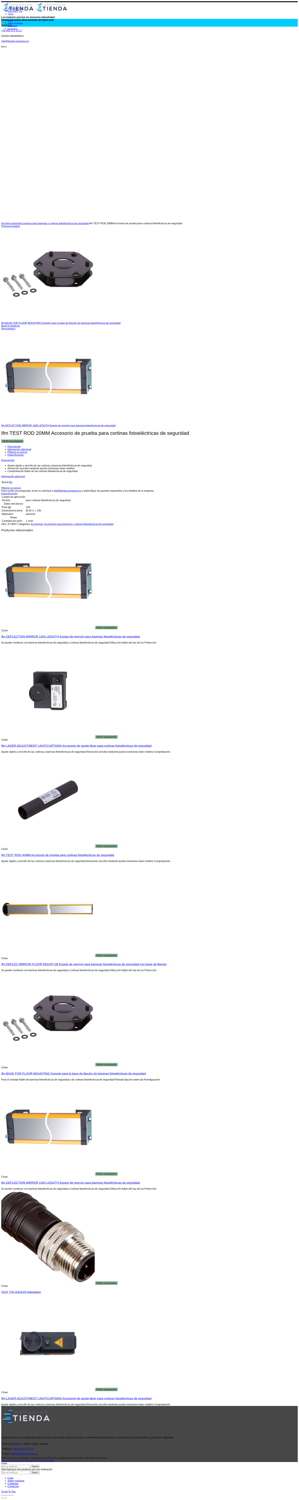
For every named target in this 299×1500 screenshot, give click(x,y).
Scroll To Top (8, 1491)
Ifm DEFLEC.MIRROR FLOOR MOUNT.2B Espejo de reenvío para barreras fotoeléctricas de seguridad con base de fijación (84, 964)
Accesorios (13, 223)
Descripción (14, 446)
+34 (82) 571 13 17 (23, 1449)
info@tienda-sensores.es (67, 490)
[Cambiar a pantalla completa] (8, 1495)
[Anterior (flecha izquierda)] (2, 1498)
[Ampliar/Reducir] (12, 1495)
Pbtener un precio (17, 452)
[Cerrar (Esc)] (2, 1495)
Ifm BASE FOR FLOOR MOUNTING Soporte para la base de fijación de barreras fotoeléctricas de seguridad (61, 323)
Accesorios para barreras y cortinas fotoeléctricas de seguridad (54, 223)
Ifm (10, 482)
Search (35, 1466)
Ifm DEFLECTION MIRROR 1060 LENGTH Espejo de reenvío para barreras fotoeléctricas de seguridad (58, 425)
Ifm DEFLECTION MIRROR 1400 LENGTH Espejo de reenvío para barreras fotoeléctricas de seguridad (70, 636)
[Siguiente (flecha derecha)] (5, 1498)
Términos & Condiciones (12, 1461)
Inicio (4, 223)
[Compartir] (5, 1495)
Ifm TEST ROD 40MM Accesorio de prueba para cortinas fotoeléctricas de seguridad (57, 855)
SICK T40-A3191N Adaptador (21, 1292)
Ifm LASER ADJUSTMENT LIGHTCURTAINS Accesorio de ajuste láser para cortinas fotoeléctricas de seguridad (76, 745)
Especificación (15, 455)
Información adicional (19, 449)
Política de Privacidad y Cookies (40, 1461)
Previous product (10, 226)
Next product (8, 328)
